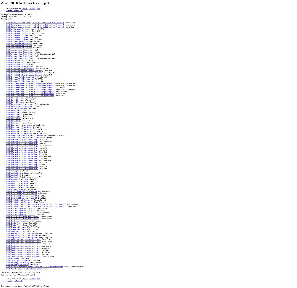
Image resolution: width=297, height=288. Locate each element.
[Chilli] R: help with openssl (16, 190)
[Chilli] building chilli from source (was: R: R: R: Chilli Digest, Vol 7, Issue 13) (35, 23)
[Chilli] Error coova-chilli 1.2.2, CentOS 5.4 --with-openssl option (30, 83)
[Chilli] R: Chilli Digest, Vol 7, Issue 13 (20, 208)
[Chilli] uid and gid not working (17, 263)
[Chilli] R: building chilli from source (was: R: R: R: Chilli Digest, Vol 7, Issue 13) (36, 204)
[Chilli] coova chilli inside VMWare (19, 44)
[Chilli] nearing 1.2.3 (13, 171)
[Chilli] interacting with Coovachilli (19, 108)
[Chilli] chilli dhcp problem (16, 42)
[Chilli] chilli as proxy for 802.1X (18, 29)
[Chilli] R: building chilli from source (19, 200)
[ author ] (32, 9)
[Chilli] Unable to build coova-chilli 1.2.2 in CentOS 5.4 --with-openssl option (34, 267)
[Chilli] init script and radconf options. (20, 104)
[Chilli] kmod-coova (13, 110)
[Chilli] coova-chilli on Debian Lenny (20, 50)
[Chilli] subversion (13, 258)
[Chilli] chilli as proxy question (17, 35)
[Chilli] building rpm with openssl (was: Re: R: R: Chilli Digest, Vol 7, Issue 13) (35, 25)
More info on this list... (14, 11)
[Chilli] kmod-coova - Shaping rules (19, 125)
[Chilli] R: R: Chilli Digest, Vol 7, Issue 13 (21, 192)
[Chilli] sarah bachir (13, 231)
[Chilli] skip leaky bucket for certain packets (22, 233)
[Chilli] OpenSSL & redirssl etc (17, 179)
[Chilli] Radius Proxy (14, 223)
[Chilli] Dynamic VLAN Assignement (20, 77)
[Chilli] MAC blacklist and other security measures (24, 135)
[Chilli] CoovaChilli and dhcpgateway (20, 67)
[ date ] (38, 9)
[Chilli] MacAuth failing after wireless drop (22, 140)
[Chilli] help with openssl (15, 98)
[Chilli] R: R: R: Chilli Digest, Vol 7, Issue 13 (22, 217)
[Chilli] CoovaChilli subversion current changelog (24, 71)
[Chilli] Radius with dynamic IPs (18, 227)
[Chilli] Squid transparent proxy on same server (23, 240)
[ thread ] (25, 9)
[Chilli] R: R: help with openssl (17, 221)
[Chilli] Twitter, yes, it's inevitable (18, 260)
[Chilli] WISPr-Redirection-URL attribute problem (24, 269)
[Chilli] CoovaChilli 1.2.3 (15, 60)
